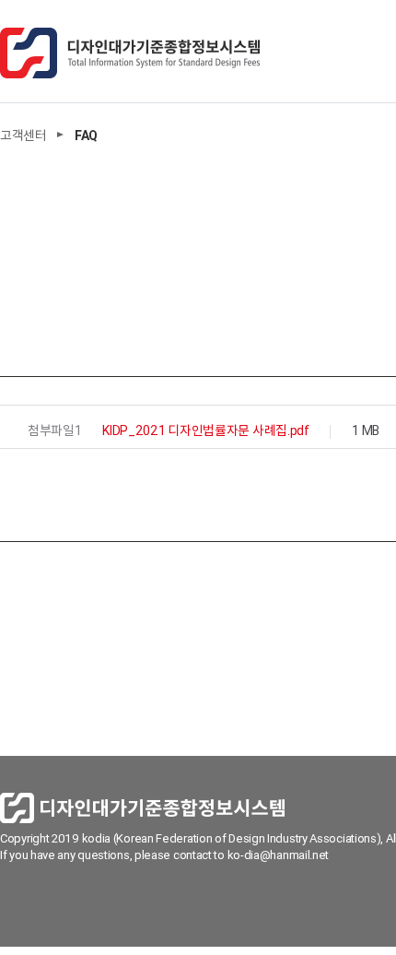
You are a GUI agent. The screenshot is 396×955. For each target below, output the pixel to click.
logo (130, 53)
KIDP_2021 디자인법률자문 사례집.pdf (205, 430)
